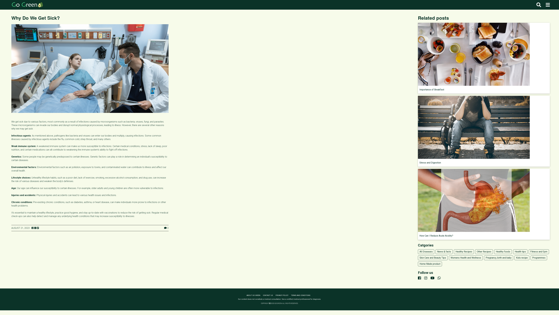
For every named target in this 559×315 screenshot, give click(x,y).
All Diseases (426, 251)
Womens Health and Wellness (466, 257)
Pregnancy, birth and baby (499, 257)
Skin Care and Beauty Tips (433, 257)
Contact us (268, 295)
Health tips (520, 251)
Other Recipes (484, 251)
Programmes (538, 257)
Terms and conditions (300, 295)
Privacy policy (282, 295)
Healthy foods (503, 251)
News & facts (444, 251)
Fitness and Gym (538, 251)
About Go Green (253, 295)
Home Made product (430, 263)
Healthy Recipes (463, 251)
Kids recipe (522, 257)
